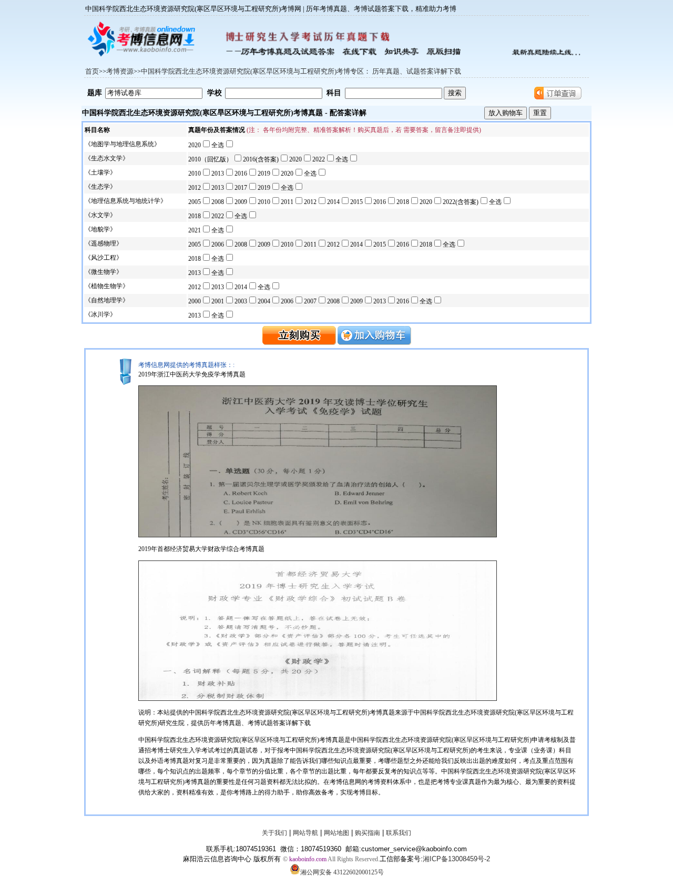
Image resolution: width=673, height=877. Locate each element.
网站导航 (305, 833)
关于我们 (274, 833)
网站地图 (336, 833)
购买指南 (367, 833)
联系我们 (398, 833)
